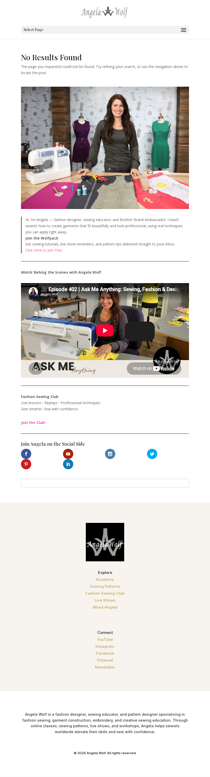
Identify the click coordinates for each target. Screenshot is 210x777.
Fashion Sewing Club (105, 593)
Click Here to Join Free (43, 250)
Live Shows (105, 600)
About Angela (105, 607)
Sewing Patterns (105, 586)
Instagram (105, 646)
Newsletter (105, 667)
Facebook (105, 653)
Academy (105, 579)
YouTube (105, 639)
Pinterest (105, 660)
